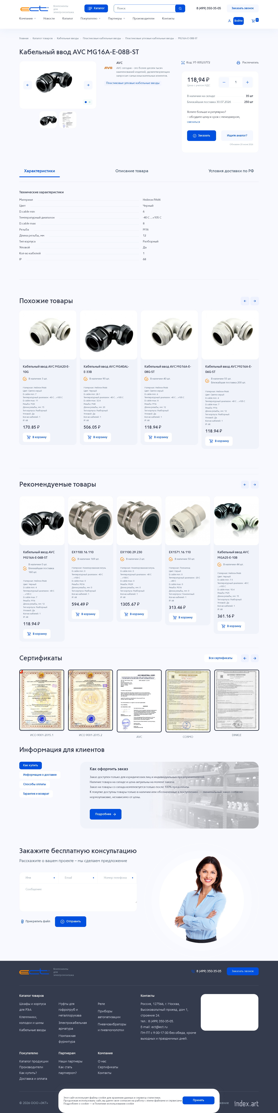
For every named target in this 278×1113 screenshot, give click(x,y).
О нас (102, 1061)
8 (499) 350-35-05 (208, 8)
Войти (238, 20)
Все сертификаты (220, 658)
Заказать (204, 135)
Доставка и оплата (33, 1079)
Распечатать (250, 62)
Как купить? (28, 1073)
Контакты (168, 18)
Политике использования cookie (114, 1104)
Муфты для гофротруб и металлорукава (70, 1009)
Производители (143, 18)
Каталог (67, 18)
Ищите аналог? (237, 135)
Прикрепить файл (38, 921)
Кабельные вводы (32, 1030)
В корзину (39, 437)
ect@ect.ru (159, 1027)
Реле (101, 1004)
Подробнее (103, 814)
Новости (49, 18)
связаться (193, 122)
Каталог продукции (33, 1061)
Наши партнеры (70, 1061)
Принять (198, 1100)
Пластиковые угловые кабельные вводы (132, 83)
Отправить (73, 921)
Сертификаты (108, 1067)
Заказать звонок (243, 8)
